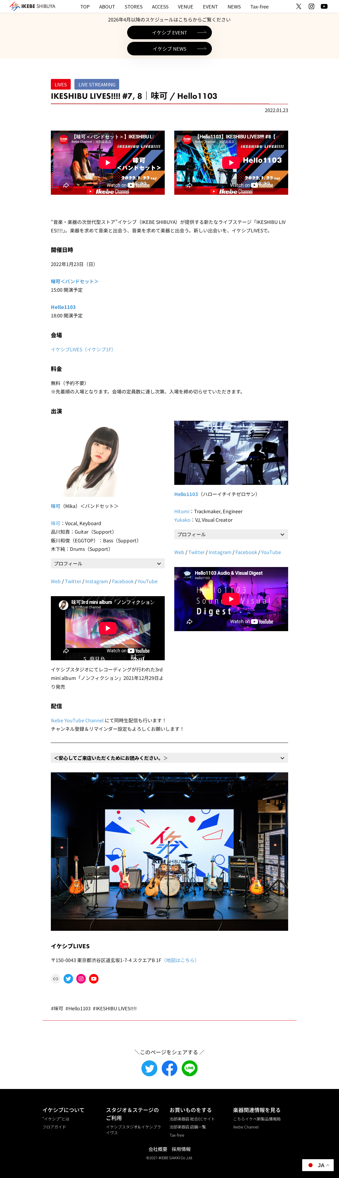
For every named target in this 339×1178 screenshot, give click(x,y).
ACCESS (160, 6)
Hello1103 (63, 306)
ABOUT (107, 6)
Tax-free (259, 6)
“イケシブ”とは (55, 1119)
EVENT (210, 6)
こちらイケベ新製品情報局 (257, 1119)
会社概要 (157, 1148)
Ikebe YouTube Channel (77, 719)
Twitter (73, 581)
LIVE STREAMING (96, 84)
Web (56, 581)
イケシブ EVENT (169, 32)
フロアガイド (54, 1127)
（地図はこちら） (180, 959)
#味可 (57, 1008)
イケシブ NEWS (169, 48)
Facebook (123, 581)
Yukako (182, 519)
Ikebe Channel (246, 1127)
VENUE (185, 6)
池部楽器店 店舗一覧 (188, 1127)
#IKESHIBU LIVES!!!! (115, 1008)
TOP (85, 6)
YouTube (148, 581)
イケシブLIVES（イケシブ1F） (83, 349)
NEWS (234, 6)
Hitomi (181, 511)
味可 (55, 505)
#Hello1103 (78, 1008)
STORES (133, 6)
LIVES (61, 84)
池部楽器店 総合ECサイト (192, 1119)
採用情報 (181, 1148)
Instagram (96, 581)
